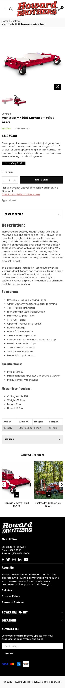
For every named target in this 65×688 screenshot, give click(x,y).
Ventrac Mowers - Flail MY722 (17, 504)
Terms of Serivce (13, 602)
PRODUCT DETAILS (14, 214)
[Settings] (52, 9)
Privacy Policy (11, 596)
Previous (4, 61)
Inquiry (9, 172)
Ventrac (15, 21)
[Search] (11, 9)
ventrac (6, 113)
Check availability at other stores (21, 194)
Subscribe (9, 653)
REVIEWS (9, 439)
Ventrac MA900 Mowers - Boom (48, 504)
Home (5, 21)
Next (60, 61)
